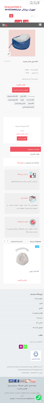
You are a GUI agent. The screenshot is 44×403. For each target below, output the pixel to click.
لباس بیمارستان (20, 103)
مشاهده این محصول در (28, 162)
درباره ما (39, 317)
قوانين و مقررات (37, 312)
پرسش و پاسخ (12, 385)
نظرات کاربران (34, 154)
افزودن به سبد (22, 138)
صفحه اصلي (32, 385)
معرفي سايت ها (37, 327)
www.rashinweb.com (29, 398)
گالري (40, 308)
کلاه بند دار (30, 99)
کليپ (40, 303)
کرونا (22, 99)
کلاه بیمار (31, 103)
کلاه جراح (23, 96)
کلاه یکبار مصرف (12, 96)
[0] (3, 24)
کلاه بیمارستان (13, 99)
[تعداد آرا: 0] (4, 61)
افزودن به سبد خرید (21, 90)
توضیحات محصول (33, 149)
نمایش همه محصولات (17, 241)
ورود (25, 21)
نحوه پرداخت (38, 298)
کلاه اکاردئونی (34, 271)
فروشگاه (20, 385)
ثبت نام (17, 21)
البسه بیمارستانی (28, 106)
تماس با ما (39, 322)
